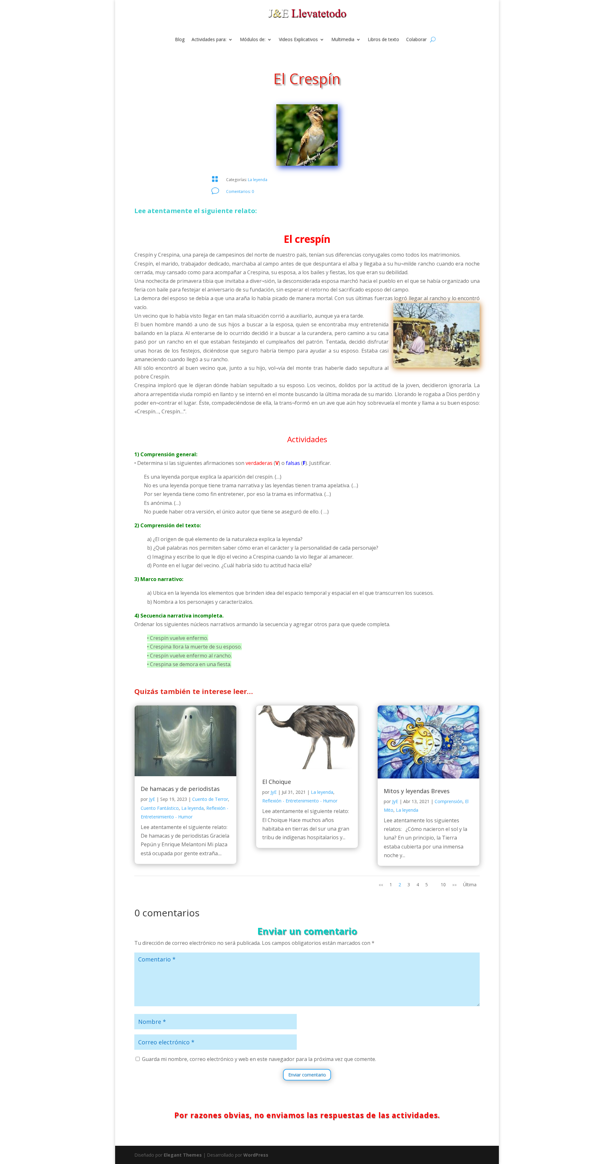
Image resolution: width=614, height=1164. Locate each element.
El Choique (276, 781)
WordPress (255, 1155)
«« (381, 884)
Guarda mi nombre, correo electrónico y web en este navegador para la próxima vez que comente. (259, 1059)
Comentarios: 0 (240, 191)
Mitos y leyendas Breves (417, 791)
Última (469, 884)
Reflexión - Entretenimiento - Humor (299, 801)
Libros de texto (383, 39)
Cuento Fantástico (160, 808)
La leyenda (257, 179)
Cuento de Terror (210, 799)
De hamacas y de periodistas (180, 789)
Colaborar (416, 39)
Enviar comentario (307, 1075)
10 (443, 884)
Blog (180, 39)
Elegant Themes (183, 1155)
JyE (152, 799)
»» (454, 884)
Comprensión (448, 801)
